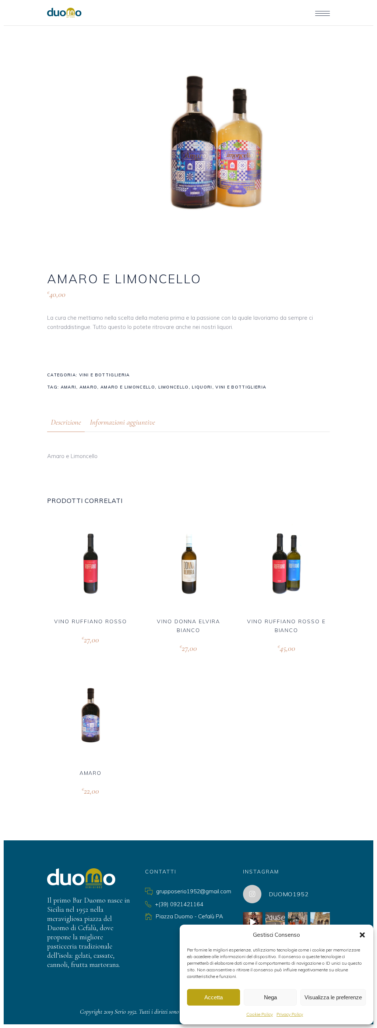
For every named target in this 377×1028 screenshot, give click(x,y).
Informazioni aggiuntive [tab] (122, 422)
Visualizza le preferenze (333, 997)
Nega (270, 997)
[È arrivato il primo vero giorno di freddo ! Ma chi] (320, 922)
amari (69, 387)
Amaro (91, 773)
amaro (89, 387)
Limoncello (173, 387)
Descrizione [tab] (66, 422)
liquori (202, 387)
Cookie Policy (259, 1014)
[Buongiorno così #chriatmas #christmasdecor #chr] (253, 922)
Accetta (213, 997)
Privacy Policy (289, 1014)
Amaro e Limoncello (128, 387)
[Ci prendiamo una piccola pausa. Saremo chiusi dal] (275, 922)
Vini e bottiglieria (104, 374)
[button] (362, 935)
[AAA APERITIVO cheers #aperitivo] (297, 922)
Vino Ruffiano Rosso (90, 621)
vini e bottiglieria (240, 387)
